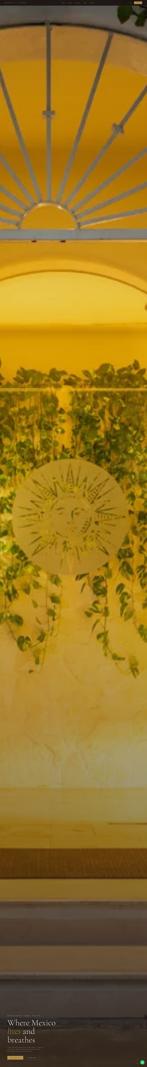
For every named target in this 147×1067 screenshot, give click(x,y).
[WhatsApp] (142, 1062)
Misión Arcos (16, 3)
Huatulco (77, 3)
